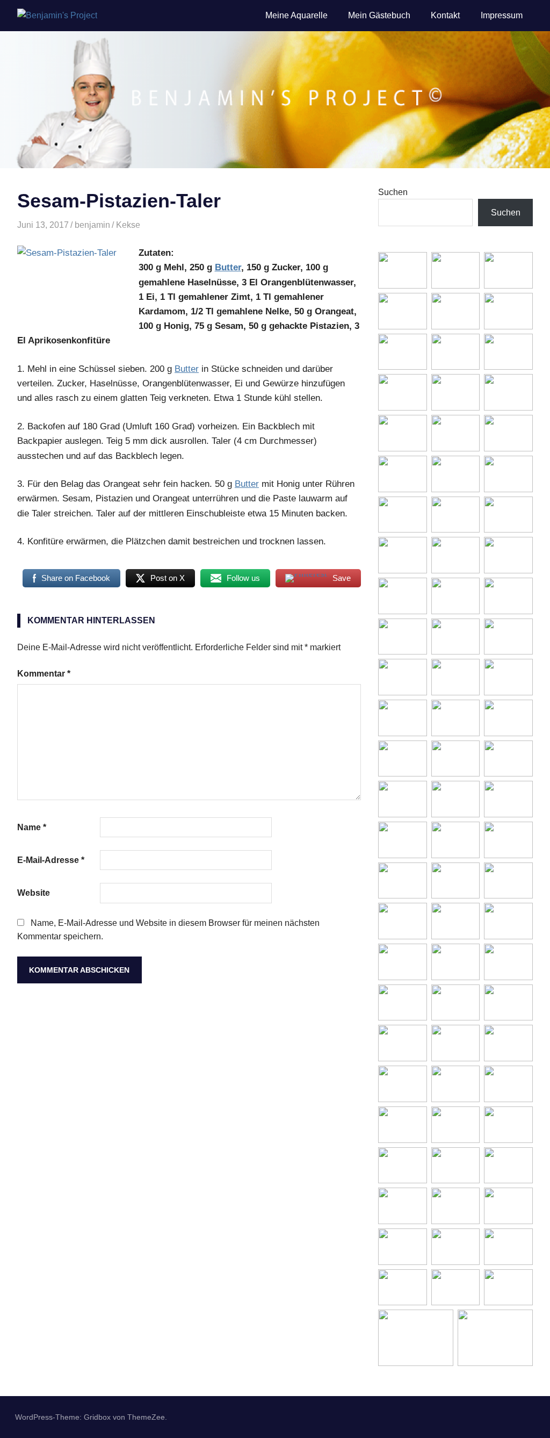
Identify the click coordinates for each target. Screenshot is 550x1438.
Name (31, 827)
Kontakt (445, 15)
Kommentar (43, 673)
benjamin (92, 224)
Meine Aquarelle (296, 15)
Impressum (502, 15)
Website (33, 892)
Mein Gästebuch (379, 15)
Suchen (393, 192)
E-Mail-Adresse (50, 860)
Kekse (128, 224)
